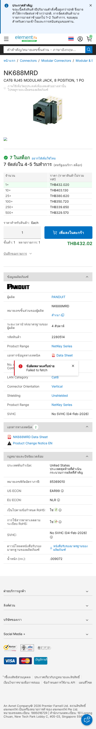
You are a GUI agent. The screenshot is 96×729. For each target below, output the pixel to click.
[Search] (88, 49)
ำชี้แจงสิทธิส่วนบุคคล (17, 677)
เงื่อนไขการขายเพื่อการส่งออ (22, 682)
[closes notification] (90, 5)
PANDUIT (58, 297)
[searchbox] (44, 49)
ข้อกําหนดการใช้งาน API (59, 682)
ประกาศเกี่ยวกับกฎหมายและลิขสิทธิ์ (57, 677)
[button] (6, 39)
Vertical (57, 386)
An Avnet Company (17, 706)
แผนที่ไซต (85, 682)
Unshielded (60, 395)
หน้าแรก (9, 60)
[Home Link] (34, 39)
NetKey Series (62, 346)
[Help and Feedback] (86, 719)
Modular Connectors (56, 60)
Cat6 (55, 377)
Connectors (28, 60)
